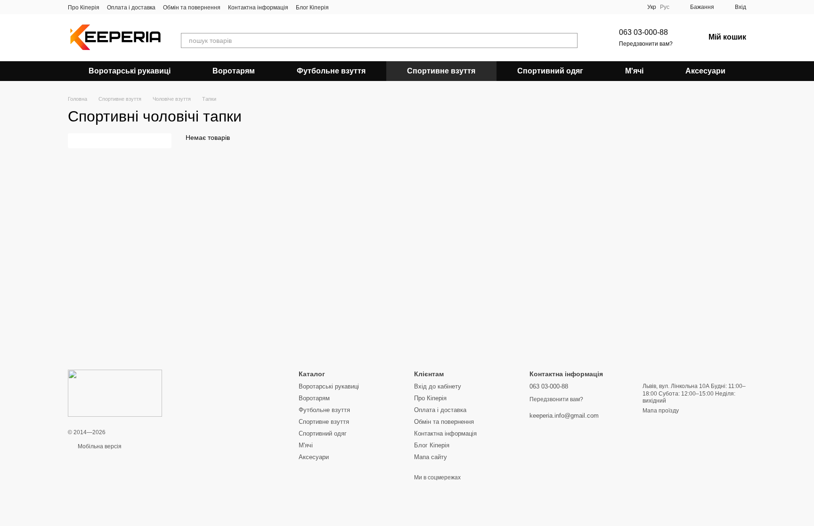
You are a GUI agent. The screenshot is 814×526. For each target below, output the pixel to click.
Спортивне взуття (441, 71)
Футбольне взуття (331, 71)
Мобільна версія (99, 446)
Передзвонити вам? (646, 43)
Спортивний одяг (550, 71)
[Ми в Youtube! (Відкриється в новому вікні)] (353, 7)
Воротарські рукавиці (130, 71)
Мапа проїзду (661, 410)
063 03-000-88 (643, 32)
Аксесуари (705, 71)
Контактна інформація (258, 7)
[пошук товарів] (570, 40)
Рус (664, 7)
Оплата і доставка (131, 7)
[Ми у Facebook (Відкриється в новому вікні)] (342, 7)
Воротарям (233, 71)
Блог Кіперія (312, 7)
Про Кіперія (83, 7)
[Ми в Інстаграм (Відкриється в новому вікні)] (364, 7)
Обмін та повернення (191, 7)
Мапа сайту (430, 457)
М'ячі (634, 71)
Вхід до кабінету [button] (437, 386)
